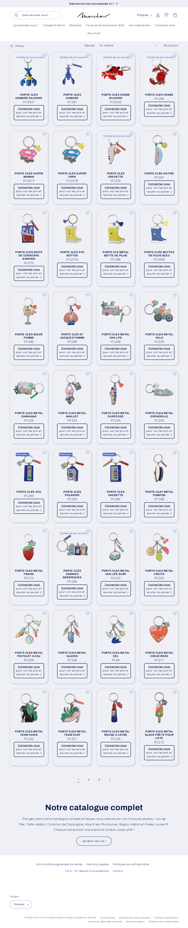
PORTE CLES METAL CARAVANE (29, 415)
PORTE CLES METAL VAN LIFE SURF (116, 572)
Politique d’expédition (166, 918)
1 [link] (78, 779)
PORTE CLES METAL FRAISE (29, 572)
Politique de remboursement (135, 918)
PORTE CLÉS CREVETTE (116, 175)
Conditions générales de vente (105, 922)
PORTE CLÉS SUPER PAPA (72, 175)
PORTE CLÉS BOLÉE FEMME (29, 336)
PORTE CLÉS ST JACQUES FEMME (72, 336)
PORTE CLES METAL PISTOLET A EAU (29, 654)
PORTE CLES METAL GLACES (72, 654)
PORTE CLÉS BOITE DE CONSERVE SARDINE (29, 255)
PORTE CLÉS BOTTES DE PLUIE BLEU (159, 254)
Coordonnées (107, 918)
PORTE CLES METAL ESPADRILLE (159, 415)
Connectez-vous (29, 109)
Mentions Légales (97, 864)
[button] (35, 15)
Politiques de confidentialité (131, 864)
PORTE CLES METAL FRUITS (159, 572)
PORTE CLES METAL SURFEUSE (116, 415)
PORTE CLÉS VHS (29, 491)
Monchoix (39, 918)
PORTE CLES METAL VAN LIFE (116, 336)
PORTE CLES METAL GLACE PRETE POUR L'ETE (159, 735)
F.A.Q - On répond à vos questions (87, 871)
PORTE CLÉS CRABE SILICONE (116, 96)
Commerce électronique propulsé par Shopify (71, 918)
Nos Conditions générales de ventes (59, 864)
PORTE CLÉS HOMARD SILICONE (28, 96)
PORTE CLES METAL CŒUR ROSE (159, 654)
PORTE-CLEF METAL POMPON (159, 493)
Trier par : (90, 45)
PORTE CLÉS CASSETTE (116, 493)
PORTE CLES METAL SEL (116, 654)
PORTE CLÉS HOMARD (72, 96)
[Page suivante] (109, 779)
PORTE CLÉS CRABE (159, 94)
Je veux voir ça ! (94, 841)
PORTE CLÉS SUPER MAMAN (29, 175)
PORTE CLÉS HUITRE (159, 173)
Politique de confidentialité (163, 922)
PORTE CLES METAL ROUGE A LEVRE (116, 733)
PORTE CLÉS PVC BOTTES (72, 254)
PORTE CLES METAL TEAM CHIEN (29, 733)
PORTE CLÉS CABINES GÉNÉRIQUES (72, 574)
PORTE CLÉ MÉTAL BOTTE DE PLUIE (116, 254)
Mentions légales (135, 922)
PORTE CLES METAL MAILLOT (72, 415)
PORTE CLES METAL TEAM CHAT (72, 733)
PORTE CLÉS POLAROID (72, 493)
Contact (118, 871)
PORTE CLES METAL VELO (159, 336)
